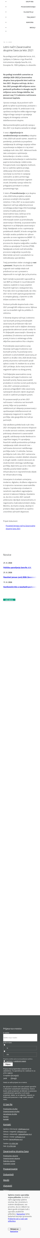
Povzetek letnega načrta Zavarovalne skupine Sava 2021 (20, 527)
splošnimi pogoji (20, 1061)
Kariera (5, 1117)
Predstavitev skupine (10, 1156)
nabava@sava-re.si (25, 1134)
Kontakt (6, 1119)
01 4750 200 (13, 1143)
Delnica (6, 1190)
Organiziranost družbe (11, 1111)
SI (7, 1048)
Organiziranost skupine (11, 1158)
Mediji (6, 1180)
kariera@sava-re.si (16, 1139)
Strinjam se (14, 1229)
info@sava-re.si (23, 1129)
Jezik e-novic (7, 1043)
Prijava (8, 1064)
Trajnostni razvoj (9, 1164)
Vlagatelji (7, 1185)
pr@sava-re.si (20, 1137)
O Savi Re (7, 1104)
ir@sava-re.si (21, 1132)
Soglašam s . (16, 1061)
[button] (22, 12)
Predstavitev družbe (10, 1109)
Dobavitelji (8, 1174)
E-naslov (6, 1033)
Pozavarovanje (10, 1168)
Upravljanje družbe (10, 1114)
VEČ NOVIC (9, 600)
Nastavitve (21, 1214)
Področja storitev (9, 1161)
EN (8, 1054)
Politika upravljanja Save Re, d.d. (17, 567)
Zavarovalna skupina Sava (16, 1151)
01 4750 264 (11, 1146)
